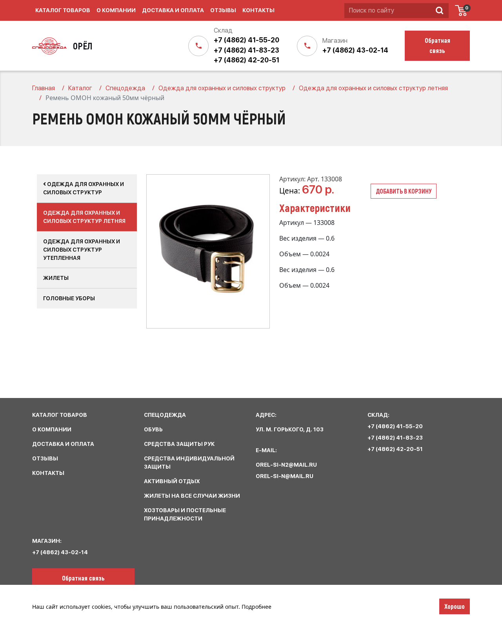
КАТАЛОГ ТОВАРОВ (59, 415)
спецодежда (165, 415)
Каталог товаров (62, 10)
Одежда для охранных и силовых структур (83, 188)
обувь (153, 429)
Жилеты (56, 278)
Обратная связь (83, 578)
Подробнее (256, 606)
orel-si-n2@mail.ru (286, 465)
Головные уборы (69, 298)
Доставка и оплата (173, 10)
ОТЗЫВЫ (45, 458)
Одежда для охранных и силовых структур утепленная (81, 249)
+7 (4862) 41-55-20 (246, 40)
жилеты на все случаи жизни (192, 496)
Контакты (258, 10)
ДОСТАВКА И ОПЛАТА (63, 444)
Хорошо (454, 606)
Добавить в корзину (403, 191)
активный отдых (172, 481)
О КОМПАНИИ (51, 429)
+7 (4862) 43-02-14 (355, 50)
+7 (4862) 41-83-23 (246, 50)
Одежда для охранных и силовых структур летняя (84, 217)
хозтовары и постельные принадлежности (185, 514)
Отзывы (223, 10)
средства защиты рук (179, 444)
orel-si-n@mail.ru (284, 476)
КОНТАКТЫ (48, 473)
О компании (116, 10)
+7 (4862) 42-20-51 (246, 60)
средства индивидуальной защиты (189, 462)
